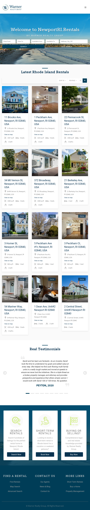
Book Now (45, 454)
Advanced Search (15, 491)
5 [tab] (47, 393)
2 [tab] (32, 393)
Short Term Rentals (75, 482)
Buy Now (74, 454)
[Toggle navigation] (85, 7)
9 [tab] (66, 393)
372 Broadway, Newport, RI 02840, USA (45, 183)
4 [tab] (42, 393)
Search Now (16, 454)
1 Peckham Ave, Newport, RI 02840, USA (45, 120)
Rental (52, 90)
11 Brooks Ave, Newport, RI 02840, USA (15, 120)
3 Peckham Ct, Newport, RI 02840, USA (75, 247)
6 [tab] (52, 393)
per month (9, 109)
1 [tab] (28, 393)
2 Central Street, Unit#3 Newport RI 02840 (74, 310)
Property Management (75, 491)
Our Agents (45, 482)
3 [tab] (37, 393)
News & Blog (45, 486)
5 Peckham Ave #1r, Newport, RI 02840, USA (43, 247)
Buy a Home (75, 486)
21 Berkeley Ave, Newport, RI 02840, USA (75, 183)
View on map (8, 134)
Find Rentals (15, 482)
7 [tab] (56, 393)
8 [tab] (61, 393)
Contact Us (45, 491)
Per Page (72, 80)
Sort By (62, 80)
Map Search (15, 486)
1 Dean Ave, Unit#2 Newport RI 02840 (44, 308)
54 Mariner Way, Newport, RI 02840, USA (15, 310)
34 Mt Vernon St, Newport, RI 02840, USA (15, 183)
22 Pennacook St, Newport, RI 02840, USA (75, 120)
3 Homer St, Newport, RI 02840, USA (15, 247)
